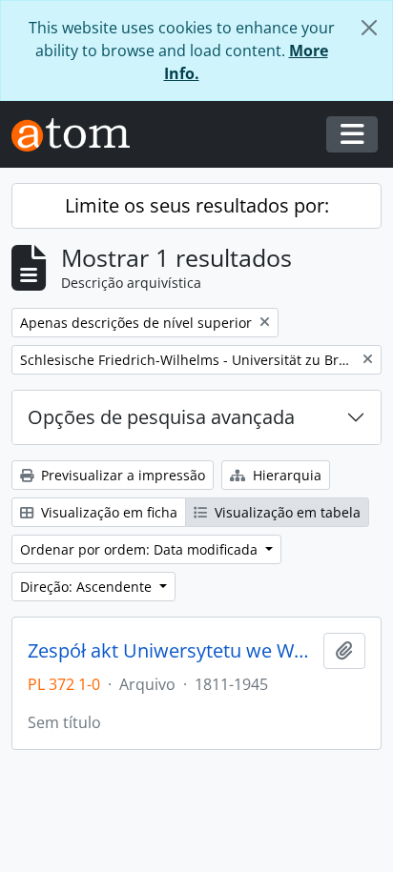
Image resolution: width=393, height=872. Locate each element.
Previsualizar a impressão (121, 475)
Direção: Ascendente (87, 587)
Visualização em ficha (107, 512)
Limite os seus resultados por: (197, 205)
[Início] (78, 135)
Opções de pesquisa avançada (161, 417)
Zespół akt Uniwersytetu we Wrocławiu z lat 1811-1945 (172, 650)
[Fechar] (369, 27)
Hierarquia (285, 475)
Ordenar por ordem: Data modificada (140, 549)
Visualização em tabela (286, 512)
